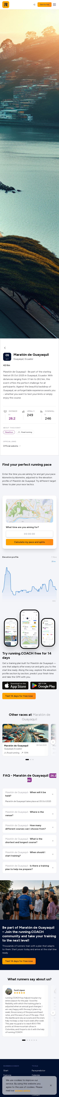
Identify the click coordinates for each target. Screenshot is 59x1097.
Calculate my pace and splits (29, 542)
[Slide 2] (30, 759)
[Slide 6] (36, 1040)
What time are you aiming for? (22, 527)
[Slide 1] (27, 759)
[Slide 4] (31, 1040)
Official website (10, 446)
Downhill (49, 411)
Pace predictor (38, 1070)
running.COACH (11, 1066)
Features (7, 1075)
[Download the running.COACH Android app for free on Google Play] (43, 685)
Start (5, 1070)
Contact (36, 1095)
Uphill (30, 411)
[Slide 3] (33, 759)
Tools (35, 1066)
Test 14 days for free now (19, 696)
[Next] (53, 742)
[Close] (51, 1085)
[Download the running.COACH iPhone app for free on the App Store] (15, 685)
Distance (13, 411)
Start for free (44, 5)
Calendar (36, 1075)
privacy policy (22, 1090)
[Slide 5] (34, 1040)
